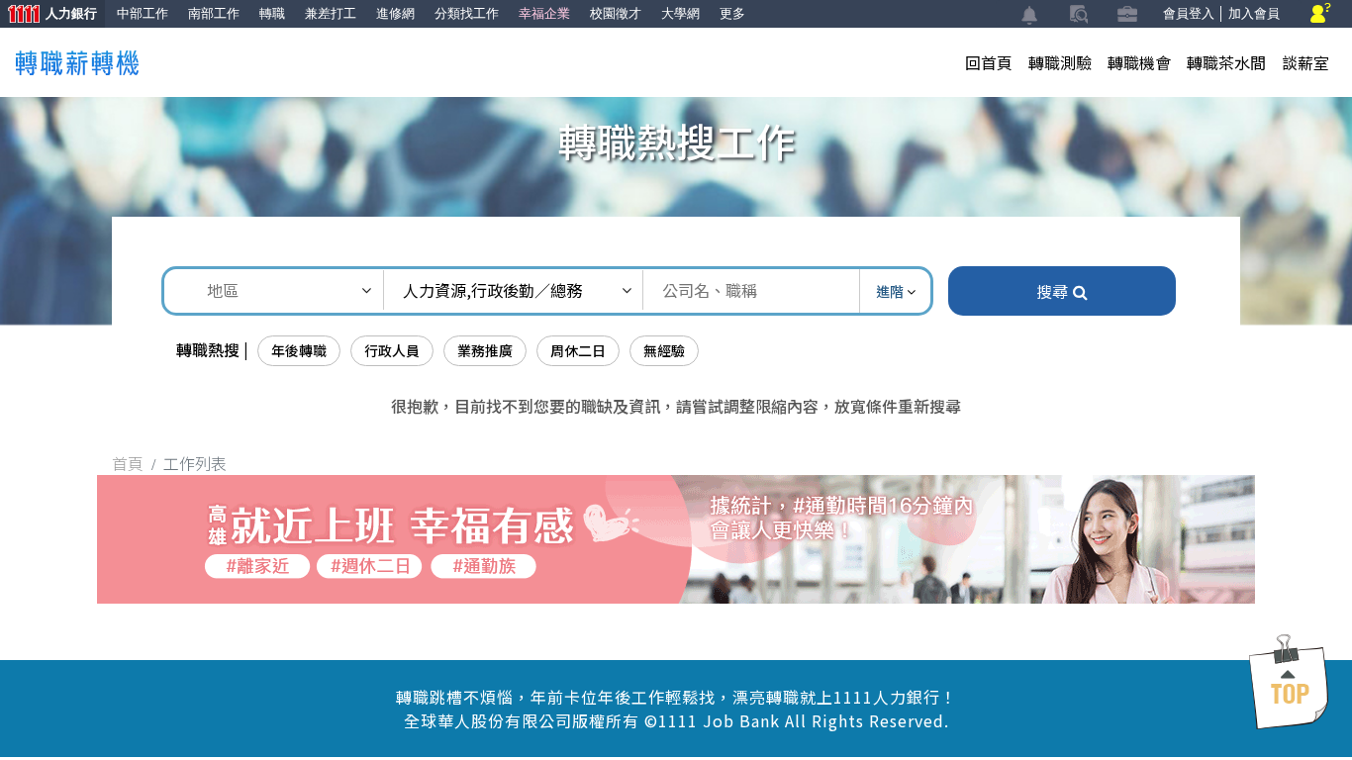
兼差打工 (330, 13)
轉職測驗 (1060, 62)
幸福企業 (544, 13)
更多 (732, 13)
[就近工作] (676, 536)
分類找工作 (467, 13)
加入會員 (1254, 13)
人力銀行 (48, 15)
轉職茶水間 (1226, 62)
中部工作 (142, 13)
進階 (891, 291)
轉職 (272, 13)
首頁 (128, 463)
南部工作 (214, 13)
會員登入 (1188, 13)
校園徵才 (615, 13)
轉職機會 (1139, 62)
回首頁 (989, 62)
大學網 (680, 13)
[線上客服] (1320, 14)
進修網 (395, 13)
